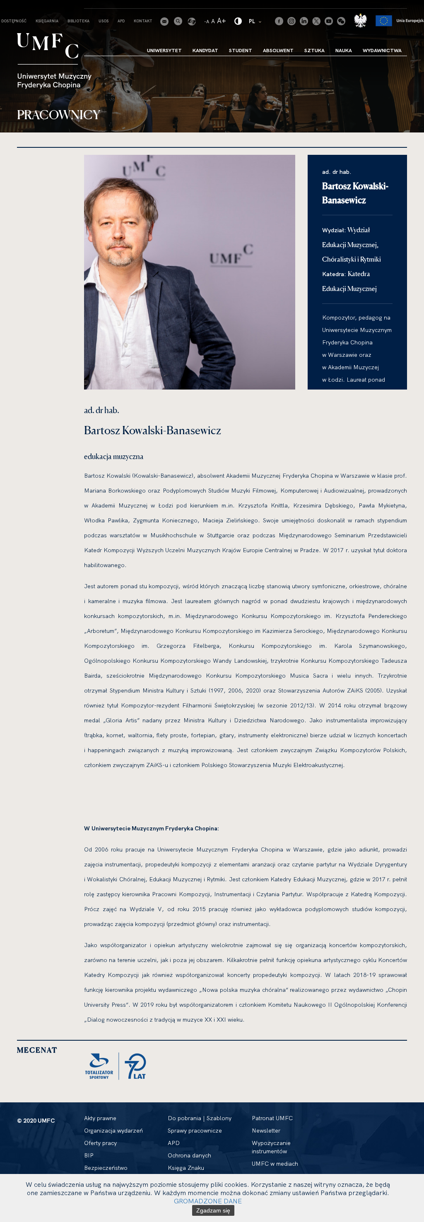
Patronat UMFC (272, 1118)
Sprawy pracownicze (195, 1130)
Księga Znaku (186, 1167)
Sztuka (314, 50)
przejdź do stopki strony (42, 6)
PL (256, 20)
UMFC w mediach (275, 1163)
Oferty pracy (100, 1143)
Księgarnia (47, 21)
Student (240, 50)
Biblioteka (78, 21)
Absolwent (278, 50)
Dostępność (13, 21)
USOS (103, 21)
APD (121, 21)
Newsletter (266, 1130)
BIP (89, 1155)
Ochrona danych (189, 1155)
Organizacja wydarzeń (113, 1130)
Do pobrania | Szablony (199, 1118)
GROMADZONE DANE (208, 1201)
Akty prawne (100, 1118)
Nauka (343, 50)
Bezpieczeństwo (106, 1167)
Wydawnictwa (382, 50)
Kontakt (143, 21)
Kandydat (205, 50)
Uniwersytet (164, 50)
